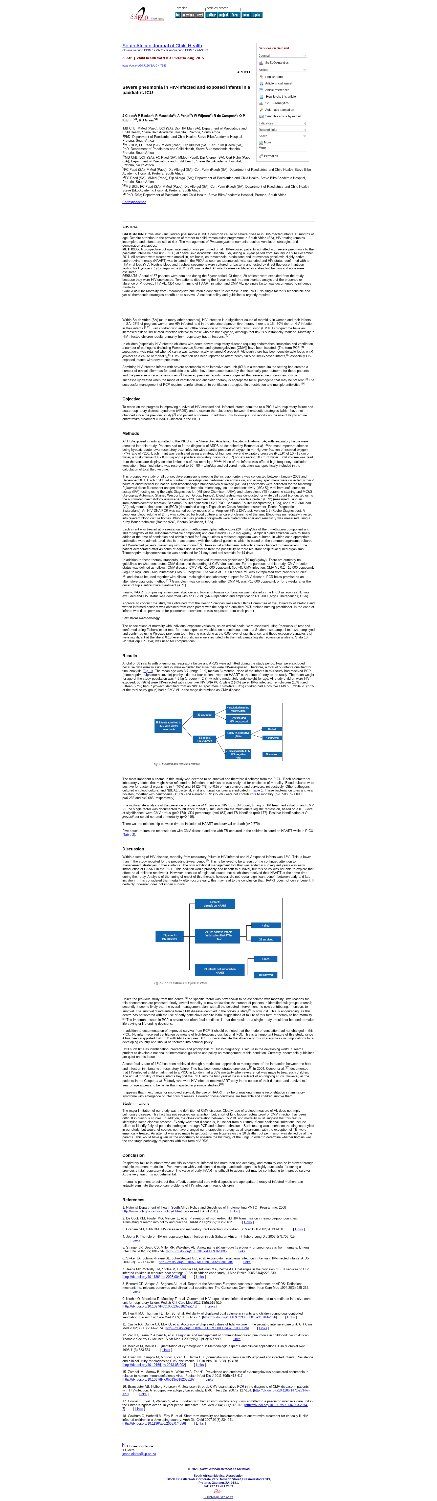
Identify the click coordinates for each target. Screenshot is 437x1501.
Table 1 (257, 790)
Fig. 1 (148, 671)
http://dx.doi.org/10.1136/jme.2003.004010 (154, 1277)
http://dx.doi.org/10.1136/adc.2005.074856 (154, 1423)
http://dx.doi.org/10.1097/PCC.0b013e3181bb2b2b (239, 1317)
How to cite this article (281, 96)
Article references (277, 90)
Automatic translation (279, 110)
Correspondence (134, 202)
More (267, 142)
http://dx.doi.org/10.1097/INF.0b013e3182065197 (158, 1379)
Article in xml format (278, 83)
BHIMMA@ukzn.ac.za (218, 1497)
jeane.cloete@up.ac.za (139, 1454)
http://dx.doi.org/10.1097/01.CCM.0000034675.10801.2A (207, 1328)
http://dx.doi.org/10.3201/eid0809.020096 (197, 1251)
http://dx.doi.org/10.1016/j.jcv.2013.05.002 (154, 1365)
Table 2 (128, 835)
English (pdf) (274, 77)
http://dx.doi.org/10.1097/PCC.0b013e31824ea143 (159, 1306)
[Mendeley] (261, 142)
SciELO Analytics (277, 63)
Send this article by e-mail (283, 116)
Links (234, 1211)
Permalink (271, 156)
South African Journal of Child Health (162, 45)
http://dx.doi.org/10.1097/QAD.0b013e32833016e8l (196, 1262)
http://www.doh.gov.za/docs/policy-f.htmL (152, 1211)
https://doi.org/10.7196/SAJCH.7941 (144, 65)
